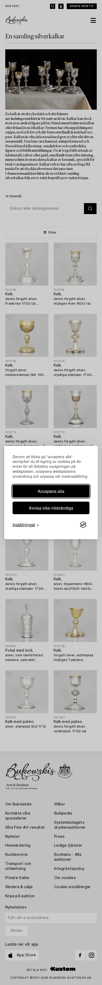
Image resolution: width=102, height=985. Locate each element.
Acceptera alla (51, 491)
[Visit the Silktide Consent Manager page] (83, 524)
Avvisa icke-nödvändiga (51, 508)
